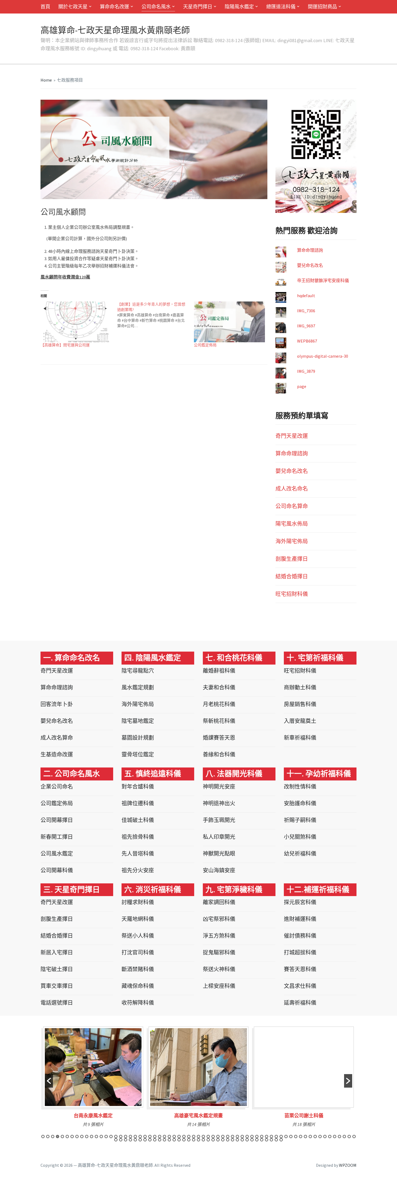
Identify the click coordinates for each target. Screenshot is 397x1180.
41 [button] (237, 1136)
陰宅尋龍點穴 (138, 670)
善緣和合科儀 (219, 754)
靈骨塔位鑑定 (138, 754)
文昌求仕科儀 (300, 986)
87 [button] (218, 1139)
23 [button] (150, 1136)
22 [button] (145, 1136)
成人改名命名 (291, 488)
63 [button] (344, 1136)
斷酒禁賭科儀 (138, 969)
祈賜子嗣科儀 (300, 820)
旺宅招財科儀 (291, 594)
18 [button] (125, 1136)
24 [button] (154, 1136)
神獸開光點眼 (219, 853)
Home (46, 80)
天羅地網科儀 (138, 919)
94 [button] (252, 1139)
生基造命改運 (57, 754)
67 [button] (120, 1139)
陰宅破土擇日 (57, 969)
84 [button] (203, 1139)
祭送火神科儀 (219, 969)
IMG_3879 (306, 371)
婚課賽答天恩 (219, 737)
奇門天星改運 (291, 436)
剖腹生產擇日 (291, 558)
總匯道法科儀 (280, 7)
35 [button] (208, 1136)
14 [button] (106, 1136)
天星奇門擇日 (197, 7)
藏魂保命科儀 (138, 986)
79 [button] (179, 1139)
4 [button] (57, 1136)
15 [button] (111, 1136)
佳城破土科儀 (138, 820)
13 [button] (101, 1136)
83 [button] (198, 1139)
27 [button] (169, 1136)
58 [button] (320, 1136)
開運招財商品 (322, 7)
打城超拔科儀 (300, 952)
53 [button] (295, 1136)
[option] (93, 1079)
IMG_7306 (306, 310)
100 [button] (281, 1139)
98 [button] (271, 1139)
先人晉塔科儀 (138, 853)
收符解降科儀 (138, 1002)
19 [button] (130, 1136)
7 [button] (72, 1136)
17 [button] (120, 1136)
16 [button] (115, 1136)
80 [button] (184, 1139)
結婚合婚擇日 (291, 576)
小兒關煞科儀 (300, 836)
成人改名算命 (57, 737)
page (301, 386)
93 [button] (247, 1139)
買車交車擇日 (57, 986)
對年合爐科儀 (138, 786)
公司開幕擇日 (57, 820)
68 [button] (125, 1139)
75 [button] (159, 1139)
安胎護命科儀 (300, 803)
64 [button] (349, 1136)
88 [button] (222, 1139)
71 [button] (140, 1139)
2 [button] (47, 1136)
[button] (49, 1081)
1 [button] (43, 1136)
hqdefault (306, 295)
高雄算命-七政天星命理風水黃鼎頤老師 (115, 30)
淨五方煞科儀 (219, 935)
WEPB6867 (307, 341)
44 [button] (252, 1136)
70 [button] (135, 1139)
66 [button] (115, 1139)
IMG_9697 (306, 325)
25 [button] (159, 1136)
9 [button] (81, 1136)
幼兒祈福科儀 (300, 853)
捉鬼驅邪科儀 (219, 952)
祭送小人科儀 (138, 935)
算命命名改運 (114, 7)
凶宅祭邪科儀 (219, 919)
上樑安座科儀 (219, 986)
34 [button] (203, 1136)
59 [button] (325, 1136)
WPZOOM (347, 1165)
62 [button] (339, 1136)
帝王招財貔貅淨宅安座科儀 (323, 280)
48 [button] (271, 1136)
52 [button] (290, 1136)
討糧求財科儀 (138, 902)
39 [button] (227, 1136)
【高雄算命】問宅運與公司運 (65, 345)
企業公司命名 (57, 786)
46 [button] (261, 1136)
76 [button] (164, 1139)
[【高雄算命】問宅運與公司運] (76, 321)
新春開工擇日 (57, 836)
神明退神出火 (219, 803)
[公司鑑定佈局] (229, 321)
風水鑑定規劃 (138, 687)
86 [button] (213, 1139)
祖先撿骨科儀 (138, 836)
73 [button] (150, 1139)
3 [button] (52, 1136)
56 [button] (310, 1136)
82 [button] (193, 1139)
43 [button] (247, 1136)
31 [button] (188, 1136)
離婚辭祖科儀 (219, 670)
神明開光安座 (219, 786)
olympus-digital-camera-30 (322, 356)
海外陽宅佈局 (291, 541)
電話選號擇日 (57, 1002)
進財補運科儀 (300, 919)
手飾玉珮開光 (219, 820)
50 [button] (281, 1136)
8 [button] (77, 1136)
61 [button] (334, 1136)
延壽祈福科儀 (300, 1002)
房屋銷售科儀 (300, 704)
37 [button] (218, 1136)
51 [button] (286, 1136)
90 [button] (232, 1139)
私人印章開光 (219, 836)
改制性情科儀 (300, 786)
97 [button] (266, 1139)
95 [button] (256, 1139)
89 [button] (227, 1139)
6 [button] (67, 1136)
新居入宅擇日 (57, 952)
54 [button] (300, 1136)
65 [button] (354, 1136)
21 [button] (140, 1136)
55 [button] (305, 1136)
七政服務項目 (70, 80)
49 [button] (276, 1136)
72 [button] (145, 1139)
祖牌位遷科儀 (138, 803)
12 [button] (96, 1136)
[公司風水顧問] (154, 149)
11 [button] (91, 1136)
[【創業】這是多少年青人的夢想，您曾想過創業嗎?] (155, 314)
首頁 (45, 7)
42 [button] (242, 1136)
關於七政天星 (73, 7)
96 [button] (261, 1139)
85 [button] (208, 1139)
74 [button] (154, 1139)
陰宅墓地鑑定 (138, 721)
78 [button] (174, 1139)
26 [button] (164, 1136)
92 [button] (242, 1139)
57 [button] (315, 1136)
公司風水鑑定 (57, 853)
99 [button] (276, 1139)
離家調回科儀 (219, 902)
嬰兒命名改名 (310, 265)
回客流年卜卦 (57, 704)
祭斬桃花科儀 (219, 721)
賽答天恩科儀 (300, 969)
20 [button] (135, 1136)
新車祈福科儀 (300, 737)
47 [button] (266, 1136)
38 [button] (222, 1136)
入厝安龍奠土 (300, 721)
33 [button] (198, 1136)
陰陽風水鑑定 (239, 7)
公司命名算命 (291, 506)
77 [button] (169, 1139)
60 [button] (329, 1136)
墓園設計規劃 (138, 737)
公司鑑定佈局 (205, 345)
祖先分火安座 (138, 870)
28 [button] (174, 1136)
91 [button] (237, 1139)
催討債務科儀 (300, 935)
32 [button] (193, 1136)
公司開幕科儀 (57, 870)
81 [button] (188, 1139)
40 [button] (232, 1136)
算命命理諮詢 (310, 250)
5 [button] (62, 1136)
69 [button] (130, 1139)
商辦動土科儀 (300, 687)
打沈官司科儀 (138, 952)
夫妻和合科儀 (219, 687)
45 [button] (256, 1136)
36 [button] (213, 1136)
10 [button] (86, 1136)
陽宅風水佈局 (291, 523)
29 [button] (179, 1136)
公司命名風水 (156, 7)
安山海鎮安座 (219, 870)
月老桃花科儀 (219, 704)
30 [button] (184, 1136)
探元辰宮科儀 (300, 902)
